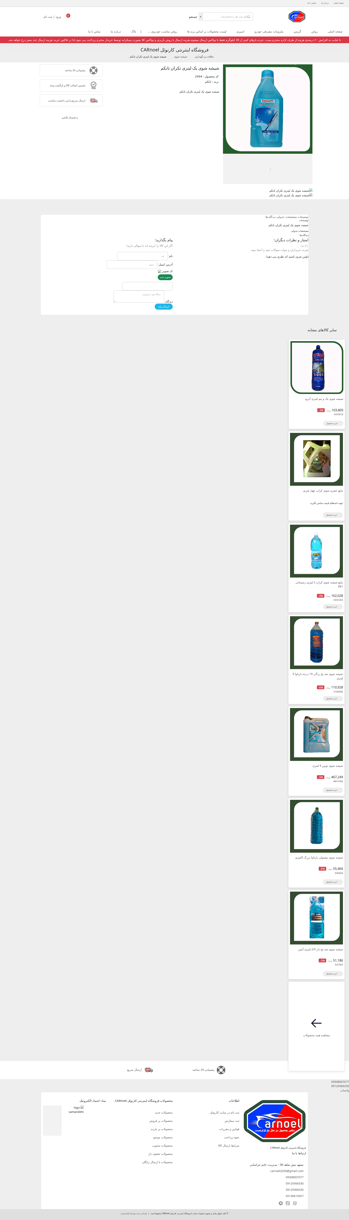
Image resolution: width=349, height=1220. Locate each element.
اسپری (240, 31)
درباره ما (325, 3)
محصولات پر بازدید (162, 1129)
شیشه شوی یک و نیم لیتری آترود (324, 399)
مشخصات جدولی (286, 217)
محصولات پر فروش (161, 1121)
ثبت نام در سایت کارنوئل (224, 1112)
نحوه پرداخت (231, 1137)
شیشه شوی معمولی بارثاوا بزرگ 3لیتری (319, 857)
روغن (314, 31)
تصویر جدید (165, 277)
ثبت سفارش (232, 1121)
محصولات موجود (163, 1137)
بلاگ (133, 31)
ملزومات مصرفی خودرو (269, 31)
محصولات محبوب (162, 1145)
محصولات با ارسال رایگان (157, 1162)
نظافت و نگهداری (204, 56)
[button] (174, 1082)
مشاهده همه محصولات (316, 1035)
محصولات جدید (164, 1112)
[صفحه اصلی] (296, 16)
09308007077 (295, 1177)
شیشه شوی (180, 56)
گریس (297, 31)
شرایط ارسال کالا (228, 1145)
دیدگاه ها (271, 217)
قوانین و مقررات (229, 1129)
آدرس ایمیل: (165, 264)
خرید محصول (332, 423)
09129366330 (295, 1183)
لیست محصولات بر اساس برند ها (206, 31)
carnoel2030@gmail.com (287, 1171)
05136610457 (295, 1196)
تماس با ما (311, 3)
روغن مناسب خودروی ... (162, 31)
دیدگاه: (169, 301)
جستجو (193, 17)
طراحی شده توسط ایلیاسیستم (134, 1213)
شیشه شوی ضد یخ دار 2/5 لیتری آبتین (320, 949)
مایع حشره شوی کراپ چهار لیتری (323, 490)
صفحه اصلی (339, 3)
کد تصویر (167, 271)
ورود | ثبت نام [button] (53, 17)
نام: (170, 256)
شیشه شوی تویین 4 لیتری (327, 766)
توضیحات (303, 217)
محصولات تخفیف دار (160, 1154)
